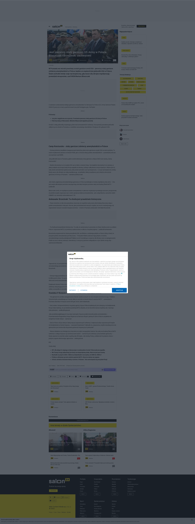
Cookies (78, 285)
